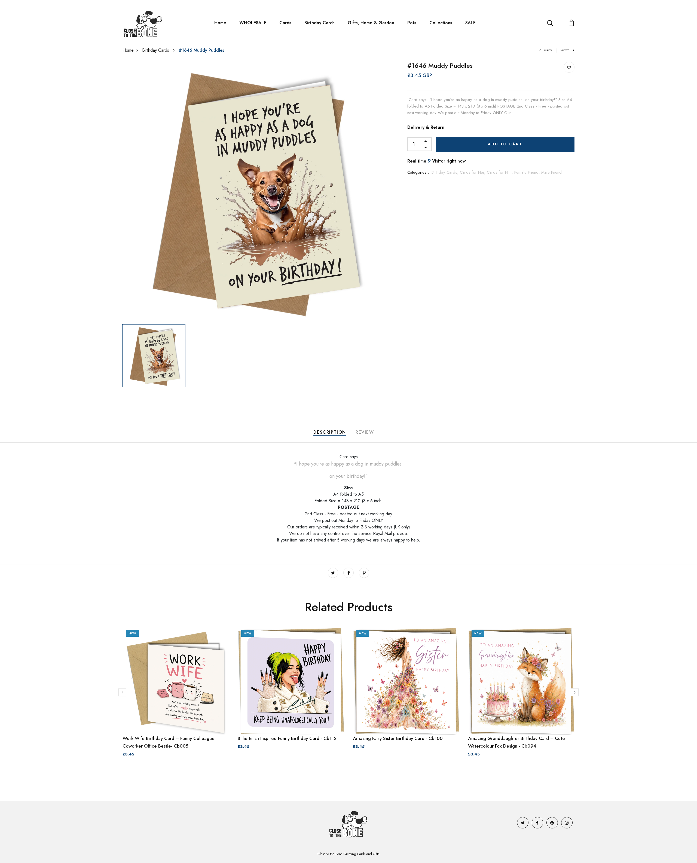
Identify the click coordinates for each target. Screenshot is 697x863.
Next (565, 50)
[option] (253, 192)
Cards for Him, (500, 172)
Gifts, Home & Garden (371, 23)
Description (329, 432)
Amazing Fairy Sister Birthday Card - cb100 (398, 738)
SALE (470, 23)
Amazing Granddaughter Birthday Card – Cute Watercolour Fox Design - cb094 (516, 742)
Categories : (418, 172)
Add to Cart (505, 144)
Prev (548, 50)
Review (365, 432)
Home (220, 23)
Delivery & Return (425, 127)
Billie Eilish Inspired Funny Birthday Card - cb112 (287, 738)
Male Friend (551, 172)
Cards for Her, (473, 172)
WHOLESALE (252, 23)
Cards (285, 23)
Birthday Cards (319, 23)
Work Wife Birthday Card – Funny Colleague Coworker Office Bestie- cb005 (169, 742)
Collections (440, 23)
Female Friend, (527, 172)
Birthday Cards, (446, 172)
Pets (411, 23)
